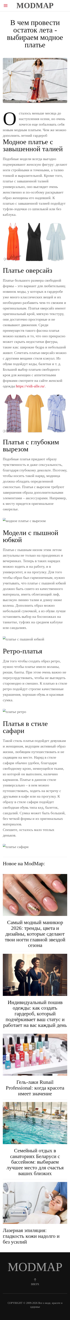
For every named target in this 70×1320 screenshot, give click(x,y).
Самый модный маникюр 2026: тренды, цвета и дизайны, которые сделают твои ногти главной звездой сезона (35, 933)
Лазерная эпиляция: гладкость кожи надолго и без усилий (31, 1236)
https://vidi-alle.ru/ (30, 386)
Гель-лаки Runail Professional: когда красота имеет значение (35, 1087)
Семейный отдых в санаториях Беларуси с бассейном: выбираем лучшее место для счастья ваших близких (35, 1162)
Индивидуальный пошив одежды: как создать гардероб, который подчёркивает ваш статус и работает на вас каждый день (35, 1013)
